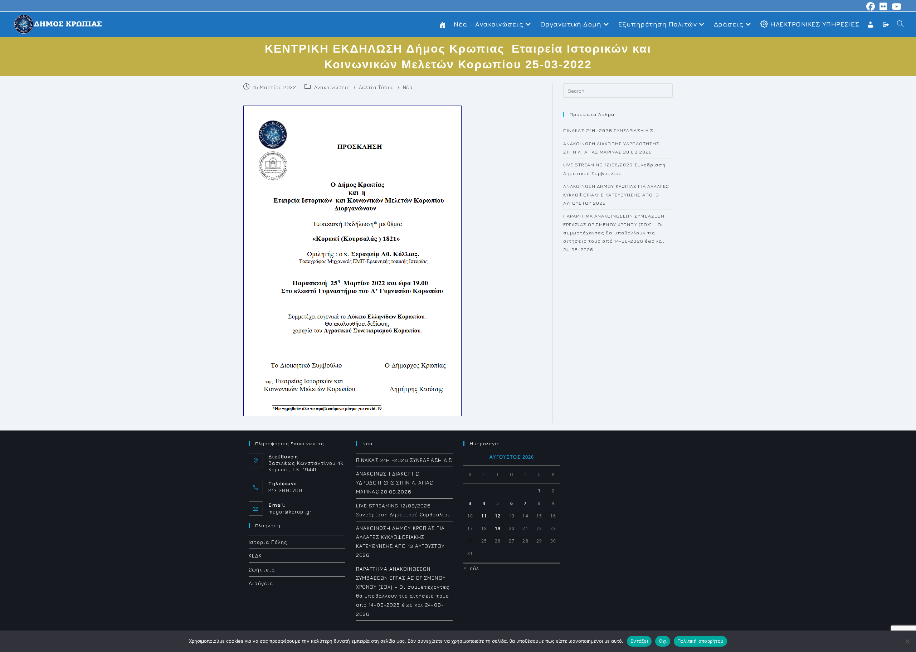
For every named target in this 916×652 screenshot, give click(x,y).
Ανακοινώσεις (332, 87)
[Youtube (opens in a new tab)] (896, 6)
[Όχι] (907, 641)
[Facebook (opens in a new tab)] (870, 6)
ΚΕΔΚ (255, 556)
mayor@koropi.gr (290, 512)
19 (498, 528)
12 (498, 516)
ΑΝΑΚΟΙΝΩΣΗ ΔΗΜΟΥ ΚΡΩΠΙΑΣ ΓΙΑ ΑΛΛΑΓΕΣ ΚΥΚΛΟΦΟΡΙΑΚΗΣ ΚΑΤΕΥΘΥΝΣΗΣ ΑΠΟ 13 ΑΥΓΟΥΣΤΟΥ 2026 (616, 194)
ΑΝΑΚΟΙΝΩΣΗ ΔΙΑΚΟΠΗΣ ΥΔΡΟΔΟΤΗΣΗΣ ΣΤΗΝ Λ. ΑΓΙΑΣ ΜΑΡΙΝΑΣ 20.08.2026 (394, 483)
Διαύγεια (261, 583)
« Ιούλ (471, 568)
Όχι (663, 641)
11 (484, 516)
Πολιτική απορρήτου (700, 641)
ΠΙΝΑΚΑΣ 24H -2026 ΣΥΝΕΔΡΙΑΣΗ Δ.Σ (608, 130)
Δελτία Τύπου (376, 87)
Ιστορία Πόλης (268, 542)
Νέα (408, 87)
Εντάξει (639, 641)
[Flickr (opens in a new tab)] (883, 6)
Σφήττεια (262, 569)
